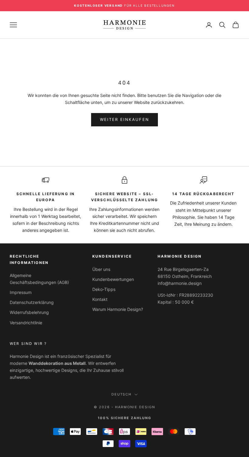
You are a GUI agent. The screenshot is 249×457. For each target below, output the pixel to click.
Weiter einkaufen (124, 119)
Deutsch (121, 394)
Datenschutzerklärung (32, 302)
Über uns (101, 269)
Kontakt (99, 299)
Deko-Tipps (103, 289)
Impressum (21, 292)
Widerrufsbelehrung (29, 312)
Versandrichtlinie (26, 322)
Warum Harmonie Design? (117, 309)
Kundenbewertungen (113, 279)
